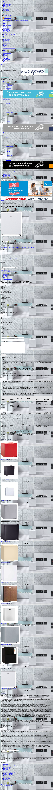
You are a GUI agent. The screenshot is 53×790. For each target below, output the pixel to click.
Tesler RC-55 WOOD (5, 603)
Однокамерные (6, 29)
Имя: (2, 336)
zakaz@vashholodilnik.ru (6, 785)
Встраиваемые (6, 30)
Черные (5, 33)
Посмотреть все (7, 25)
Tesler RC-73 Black (5, 664)
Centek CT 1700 (4, 500)
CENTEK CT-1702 (5, 623)
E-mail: (2, 338)
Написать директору (5, 788)
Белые (20, 247)
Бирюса (5, 45)
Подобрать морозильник (9, 48)
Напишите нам (6, 5)
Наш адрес (5, 6)
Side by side (8, 88)
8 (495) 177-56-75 (7, 69)
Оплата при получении (6, 256)
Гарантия (5, 3)
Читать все (3, 693)
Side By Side (6, 31)
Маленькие (6, 40)
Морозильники (7, 15)
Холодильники (7, 12)
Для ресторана (6, 56)
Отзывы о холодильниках (9, 772)
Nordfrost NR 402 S (5, 520)
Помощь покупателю (8, 773)
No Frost (5, 26)
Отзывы (5, 8)
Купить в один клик (5, 270)
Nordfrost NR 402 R (5, 459)
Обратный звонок (5, 77)
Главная (5, 1)
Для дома (5, 58)
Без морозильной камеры (28, 247)
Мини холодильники (14, 247)
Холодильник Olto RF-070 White (8, 688)
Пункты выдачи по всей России (10, 765)
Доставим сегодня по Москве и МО (9, 258)
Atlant (4, 46)
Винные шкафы (7, 18)
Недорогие (6, 247)
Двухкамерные (6, 28)
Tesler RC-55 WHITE (5, 582)
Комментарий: (4, 341)
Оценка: (3, 353)
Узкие (2, 247)
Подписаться (4, 751)
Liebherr (5, 55)
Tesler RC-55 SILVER (6, 644)
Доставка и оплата (7, 4)
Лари (4, 41)
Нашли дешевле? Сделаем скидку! (9, 271)
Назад (4, 23)
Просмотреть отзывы (5, 263)
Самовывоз (6, 10)
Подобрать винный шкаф (9, 61)
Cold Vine (5, 60)
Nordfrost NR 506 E (5, 562)
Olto (4, 251)
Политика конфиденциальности (10, 775)
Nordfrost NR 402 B (5, 541)
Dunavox (5, 54)
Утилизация (6, 9)
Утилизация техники (8, 774)
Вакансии (5, 779)
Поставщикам (6, 778)
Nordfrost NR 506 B (5, 479)
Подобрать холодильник (9, 34)
